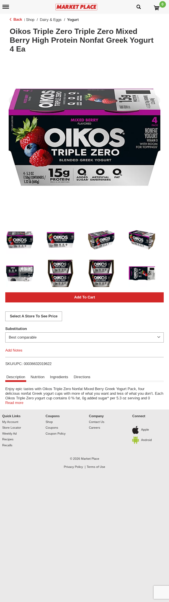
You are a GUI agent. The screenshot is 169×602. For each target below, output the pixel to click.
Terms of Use (96, 467)
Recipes (7, 439)
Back (17, 19)
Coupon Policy (56, 433)
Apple (145, 430)
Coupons (53, 416)
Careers (94, 427)
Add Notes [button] (13, 350)
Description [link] (15, 377)
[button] (19, 239)
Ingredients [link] (59, 377)
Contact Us (96, 422)
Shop (30, 20)
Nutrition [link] (37, 377)
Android (146, 440)
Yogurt (73, 20)
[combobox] (84, 337)
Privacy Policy (73, 467)
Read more (14, 403)
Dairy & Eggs (51, 20)
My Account (10, 422)
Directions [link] (82, 377)
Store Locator (11, 427)
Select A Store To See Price (33, 316)
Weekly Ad (9, 433)
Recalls (7, 445)
